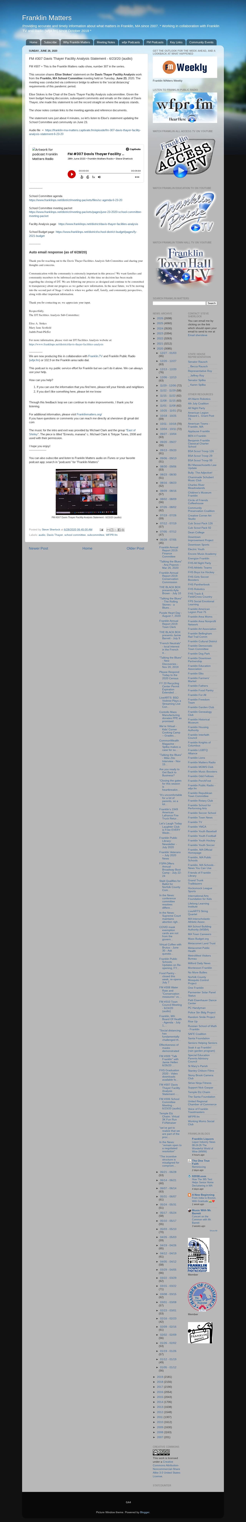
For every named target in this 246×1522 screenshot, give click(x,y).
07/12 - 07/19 (168, 523)
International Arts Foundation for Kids (200, 897)
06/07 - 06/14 (168, 1188)
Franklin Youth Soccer (201, 845)
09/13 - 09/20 (168, 450)
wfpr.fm (34, 360)
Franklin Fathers (198, 685)
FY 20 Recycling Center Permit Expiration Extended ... (169, 688)
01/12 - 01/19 (168, 1359)
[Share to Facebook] (119, 530)
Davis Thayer (55, 535)
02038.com (199, 1176)
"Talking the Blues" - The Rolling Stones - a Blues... (170, 603)
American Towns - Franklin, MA (199, 425)
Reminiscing (199, 1166)
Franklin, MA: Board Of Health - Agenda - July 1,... (170, 1021)
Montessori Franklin (200, 967)
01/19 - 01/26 (168, 1351)
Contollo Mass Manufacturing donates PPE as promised (170, 717)
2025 (160, 323)
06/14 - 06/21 (168, 1180)
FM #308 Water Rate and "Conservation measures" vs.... (170, 992)
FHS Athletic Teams (200, 567)
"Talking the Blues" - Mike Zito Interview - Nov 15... (170, 760)
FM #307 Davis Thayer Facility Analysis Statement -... (169, 1089)
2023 (160, 333)
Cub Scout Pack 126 (200, 523)
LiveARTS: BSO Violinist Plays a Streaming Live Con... (170, 702)
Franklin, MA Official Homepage (200, 851)
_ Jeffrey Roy (196, 375)
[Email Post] (101, 529)
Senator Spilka (197, 380)
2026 (160, 318)
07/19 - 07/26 (168, 515)
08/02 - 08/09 (168, 499)
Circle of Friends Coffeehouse (198, 502)
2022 (160, 338)
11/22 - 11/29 (168, 390)
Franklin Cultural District (202, 641)
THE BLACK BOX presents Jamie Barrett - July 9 (170, 635)
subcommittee (95, 535)
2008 (160, 1432)
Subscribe (50, 42)
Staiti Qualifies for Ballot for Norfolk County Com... (170, 886)
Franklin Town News (200, 817)
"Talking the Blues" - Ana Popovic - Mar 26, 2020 (170, 564)
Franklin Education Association (199, 667)
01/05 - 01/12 (168, 1367)
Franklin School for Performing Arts (199, 807)
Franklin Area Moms (200, 616)
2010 (160, 1422)
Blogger (144, 1512)
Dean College (196, 532)
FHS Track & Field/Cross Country (200, 595)
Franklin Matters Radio (202, 762)
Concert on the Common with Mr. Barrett (201, 1219)
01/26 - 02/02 (168, 1343)
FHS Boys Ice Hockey (201, 572)
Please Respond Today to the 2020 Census (169, 675)
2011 (160, 1417)
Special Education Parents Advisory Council (199, 1058)
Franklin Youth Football (202, 836)
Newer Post (38, 548)
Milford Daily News (199, 963)
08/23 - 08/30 (168, 474)
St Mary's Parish (198, 1066)
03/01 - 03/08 (168, 1302)
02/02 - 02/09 (168, 1334)
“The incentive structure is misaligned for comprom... (169, 1161)
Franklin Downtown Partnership (199, 660)
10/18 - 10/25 (168, 415)
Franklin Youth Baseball (202, 831)
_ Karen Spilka (197, 384)
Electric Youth (196, 549)
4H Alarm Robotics (199, 399)
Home (33, 42)
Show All (213, 1231)
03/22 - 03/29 (168, 1278)
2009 (160, 1427)
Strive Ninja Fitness (199, 1083)
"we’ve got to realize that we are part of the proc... (169, 1132)
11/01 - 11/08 (168, 405)
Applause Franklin (199, 431)
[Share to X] (115, 530)
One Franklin (196, 987)
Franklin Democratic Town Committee (200, 647)
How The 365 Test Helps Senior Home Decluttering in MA (203, 1182)
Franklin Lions (196, 757)
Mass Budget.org (198, 938)
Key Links (176, 42)
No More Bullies (197, 972)
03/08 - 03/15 (168, 1294)
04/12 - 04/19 (168, 1253)
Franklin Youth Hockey (201, 840)
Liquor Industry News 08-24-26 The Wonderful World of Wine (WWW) (203, 1147)
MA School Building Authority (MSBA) (199, 928)
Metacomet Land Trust (201, 943)
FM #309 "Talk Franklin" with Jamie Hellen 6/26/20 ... (169, 1061)
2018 (160, 1381)
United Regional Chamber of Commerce (202, 1103)
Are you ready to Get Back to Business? (169, 772)
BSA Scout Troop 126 (201, 451)
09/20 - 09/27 (168, 442)
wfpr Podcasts (131, 42)
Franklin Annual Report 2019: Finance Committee (168, 552)
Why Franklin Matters (76, 42)
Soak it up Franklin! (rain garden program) (201, 1049)
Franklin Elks (196, 673)
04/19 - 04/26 (168, 1245)
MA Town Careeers (199, 934)
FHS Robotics (196, 589)
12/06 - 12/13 (168, 377)
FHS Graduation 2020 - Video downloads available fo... (169, 1075)
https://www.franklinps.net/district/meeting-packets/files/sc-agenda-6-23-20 (75, 200)
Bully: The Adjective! (200, 472)
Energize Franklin (198, 558)
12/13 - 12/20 (168, 369)
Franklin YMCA (197, 826)
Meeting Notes (106, 42)
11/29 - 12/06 (168, 385)
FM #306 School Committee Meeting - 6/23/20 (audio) (170, 1104)
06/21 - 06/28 (168, 1172)
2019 (160, 1377)
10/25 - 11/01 (168, 410)
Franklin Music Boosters (202, 771)
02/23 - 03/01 (168, 1310)
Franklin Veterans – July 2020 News (170, 855)
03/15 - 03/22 (168, 1286)
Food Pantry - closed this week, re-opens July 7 (170, 978)
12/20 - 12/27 (168, 361)
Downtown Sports (198, 544)
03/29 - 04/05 (168, 1269)
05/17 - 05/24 (168, 1212)
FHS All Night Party (199, 563)
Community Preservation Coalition (201, 509)
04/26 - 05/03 (168, 1237)
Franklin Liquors (203, 1138)
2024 (160, 328)
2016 (160, 1392)
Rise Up (193, 1021)
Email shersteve (197, 335)
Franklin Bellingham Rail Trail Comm (200, 635)
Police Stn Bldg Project (201, 1012)
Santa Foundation (199, 1038)
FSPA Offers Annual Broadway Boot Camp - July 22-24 (170, 869)
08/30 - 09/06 (168, 466)
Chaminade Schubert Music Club (201, 479)
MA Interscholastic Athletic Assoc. (199, 920)
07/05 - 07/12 (168, 531)
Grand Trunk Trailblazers (195, 882)
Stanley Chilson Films (201, 1070)
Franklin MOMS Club (200, 767)
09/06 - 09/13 (168, 458)
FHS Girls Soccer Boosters (198, 578)
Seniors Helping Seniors (202, 1043)
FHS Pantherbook (199, 584)
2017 (160, 1386)
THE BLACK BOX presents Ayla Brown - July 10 (170, 590)
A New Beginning (203, 1194)
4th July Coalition (198, 403)
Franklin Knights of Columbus (199, 744)
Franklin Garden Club (201, 707)
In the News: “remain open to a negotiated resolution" (170, 1147)
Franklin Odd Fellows (201, 776)
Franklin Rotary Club (200, 800)
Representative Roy (200, 371)
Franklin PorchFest (199, 780)
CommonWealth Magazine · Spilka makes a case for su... (170, 745)
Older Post (135, 548)
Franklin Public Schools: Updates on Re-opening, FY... (170, 963)
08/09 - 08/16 (168, 490)
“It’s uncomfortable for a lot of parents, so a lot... (170, 800)
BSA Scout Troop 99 (200, 460)
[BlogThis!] (112, 530)
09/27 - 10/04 (168, 434)
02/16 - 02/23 (168, 1318)
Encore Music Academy (202, 553)
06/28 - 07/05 (168, 539)
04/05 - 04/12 (168, 1261)
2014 (160, 1402)
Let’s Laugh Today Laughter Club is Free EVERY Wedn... (170, 828)
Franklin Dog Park (199, 653)
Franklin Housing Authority (198, 729)
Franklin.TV (95, 356)
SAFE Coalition (197, 1034)
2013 (160, 1407)
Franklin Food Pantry (201, 690)
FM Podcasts (155, 42)
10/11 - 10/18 (168, 423)
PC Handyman (197, 1007)
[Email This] (108, 530)
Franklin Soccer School (202, 813)
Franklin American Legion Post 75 (199, 611)
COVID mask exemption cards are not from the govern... (168, 933)
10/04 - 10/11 (168, 429)
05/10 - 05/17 (168, 1220)
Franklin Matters (47, 18)
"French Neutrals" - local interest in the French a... (170, 648)
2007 (160, 1437)
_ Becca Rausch (198, 366)
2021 (160, 343)
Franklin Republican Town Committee (200, 795)
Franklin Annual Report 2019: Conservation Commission (168, 577)
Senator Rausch (198, 361)
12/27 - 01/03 (168, 353)
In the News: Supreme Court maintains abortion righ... (170, 917)
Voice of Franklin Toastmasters (198, 1111)
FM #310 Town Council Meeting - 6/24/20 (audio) (170, 1006)
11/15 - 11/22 (168, 395)
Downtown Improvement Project (200, 539)
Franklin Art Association (202, 629)
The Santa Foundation (201, 1096)
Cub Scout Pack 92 (199, 527)
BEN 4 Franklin (197, 436)
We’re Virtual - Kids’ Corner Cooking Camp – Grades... (169, 731)
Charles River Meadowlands (196, 486)
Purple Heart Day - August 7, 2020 (170, 614)
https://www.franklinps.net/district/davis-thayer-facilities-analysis (98, 224)
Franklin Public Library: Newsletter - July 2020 (168, 842)
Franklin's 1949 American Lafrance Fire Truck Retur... (169, 814)
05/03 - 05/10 (168, 1229)
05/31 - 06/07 (168, 1196)
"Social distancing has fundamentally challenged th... (170, 1035)
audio (42, 535)
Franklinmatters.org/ (89, 414)
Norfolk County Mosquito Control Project (198, 980)
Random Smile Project (201, 1017)
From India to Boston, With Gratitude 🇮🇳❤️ (204, 1199)
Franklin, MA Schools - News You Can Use (201, 867)
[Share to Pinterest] (123, 530)
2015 (160, 1397)
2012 (160, 1412)
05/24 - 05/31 (168, 1204)
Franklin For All (197, 695)
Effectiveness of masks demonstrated (169, 1047)
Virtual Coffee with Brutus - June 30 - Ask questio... (170, 949)
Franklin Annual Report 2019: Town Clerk (168, 623)
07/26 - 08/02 (168, 507)
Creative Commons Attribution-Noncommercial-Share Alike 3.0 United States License (166, 1469)
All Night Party (196, 408)
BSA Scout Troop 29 (200, 455)
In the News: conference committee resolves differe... (167, 901)
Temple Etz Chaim (199, 1092)
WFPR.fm (112, 535)
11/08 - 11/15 (168, 400)
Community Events (201, 42)
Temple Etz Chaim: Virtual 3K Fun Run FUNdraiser (169, 1118)
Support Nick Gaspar (200, 1087)
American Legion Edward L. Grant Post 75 (201, 415)
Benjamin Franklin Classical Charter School (199, 443)
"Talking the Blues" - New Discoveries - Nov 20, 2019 (170, 662)
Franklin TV (195, 822)
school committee (75, 535)
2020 (160, 348)
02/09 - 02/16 (168, 1326)
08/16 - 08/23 (168, 482)
